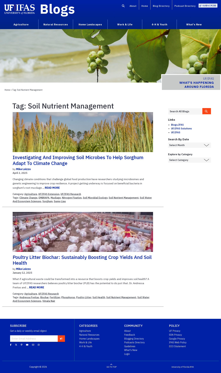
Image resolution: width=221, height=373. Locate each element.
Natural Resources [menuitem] (55, 24)
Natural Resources (89, 334)
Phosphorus (68, 297)
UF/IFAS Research (71, 194)
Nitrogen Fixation (72, 197)
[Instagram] (39, 345)
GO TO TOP (112, 367)
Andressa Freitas (29, 297)
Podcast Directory (185, 6)
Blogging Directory (134, 338)
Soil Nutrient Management (124, 197)
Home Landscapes (89, 338)
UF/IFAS (175, 132)
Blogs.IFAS (177, 124)
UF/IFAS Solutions (181, 128)
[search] (206, 111)
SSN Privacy (175, 334)
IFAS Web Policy (178, 342)
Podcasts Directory (134, 342)
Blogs (57, 8)
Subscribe (209, 5)
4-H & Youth (85, 346)
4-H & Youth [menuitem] (159, 24)
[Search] (123, 6)
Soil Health (98, 297)
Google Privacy (177, 338)
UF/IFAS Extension (48, 194)
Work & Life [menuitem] (125, 24)
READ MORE (52, 187)
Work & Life (85, 342)
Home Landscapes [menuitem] (90, 24)
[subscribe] (61, 338)
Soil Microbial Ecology (95, 197)
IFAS (192, 367)
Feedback (129, 334)
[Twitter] (16, 345)
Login (127, 353)
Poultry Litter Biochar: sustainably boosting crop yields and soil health (82, 260)
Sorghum (47, 201)
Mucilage (56, 197)
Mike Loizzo (23, 169)
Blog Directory (161, 6)
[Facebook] (10, 345)
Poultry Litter (83, 297)
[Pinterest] (21, 345)
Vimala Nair (48, 300)
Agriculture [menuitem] (21, 24)
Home (144, 6)
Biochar (44, 297)
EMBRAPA (44, 197)
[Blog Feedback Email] (33, 345)
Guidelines (129, 346)
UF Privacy (174, 330)
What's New (130, 350)
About (133, 6)
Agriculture (30, 194)
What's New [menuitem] (194, 24)
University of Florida (180, 367)
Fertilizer (55, 297)
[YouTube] (27, 345)
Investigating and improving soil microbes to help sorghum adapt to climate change (78, 160)
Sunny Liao (60, 201)
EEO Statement (177, 346)
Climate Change (28, 197)
